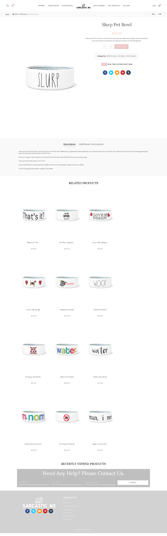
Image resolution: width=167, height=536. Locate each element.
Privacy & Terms (69, 516)
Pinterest (123, 72)
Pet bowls (23, 14)
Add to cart (121, 46)
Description (69, 144)
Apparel (41, 6)
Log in (154, 5)
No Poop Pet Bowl (67, 444)
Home (16, 14)
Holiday (126, 6)
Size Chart (67, 513)
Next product (159, 14)
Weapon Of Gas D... (33, 377)
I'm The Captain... (66, 242)
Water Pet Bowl (67, 377)
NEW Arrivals (111, 56)
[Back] (7, 14)
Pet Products (114, 6)
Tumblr (128, 72)
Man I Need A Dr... (100, 444)
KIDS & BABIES (99, 6)
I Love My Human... (100, 242)
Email (117, 72)
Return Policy (68, 509)
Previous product (154, 14)
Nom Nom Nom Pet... (34, 444)
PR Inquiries (67, 519)
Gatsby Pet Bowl (67, 310)
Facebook (105, 72)
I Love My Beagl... (33, 310)
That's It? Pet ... (33, 242)
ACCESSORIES (67, 6)
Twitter (111, 72)
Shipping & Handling (70, 506)
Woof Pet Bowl (100, 310)
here (81, 165)
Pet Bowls (121, 56)
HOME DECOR (53, 6)
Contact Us (67, 503)
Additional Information (91, 144)
